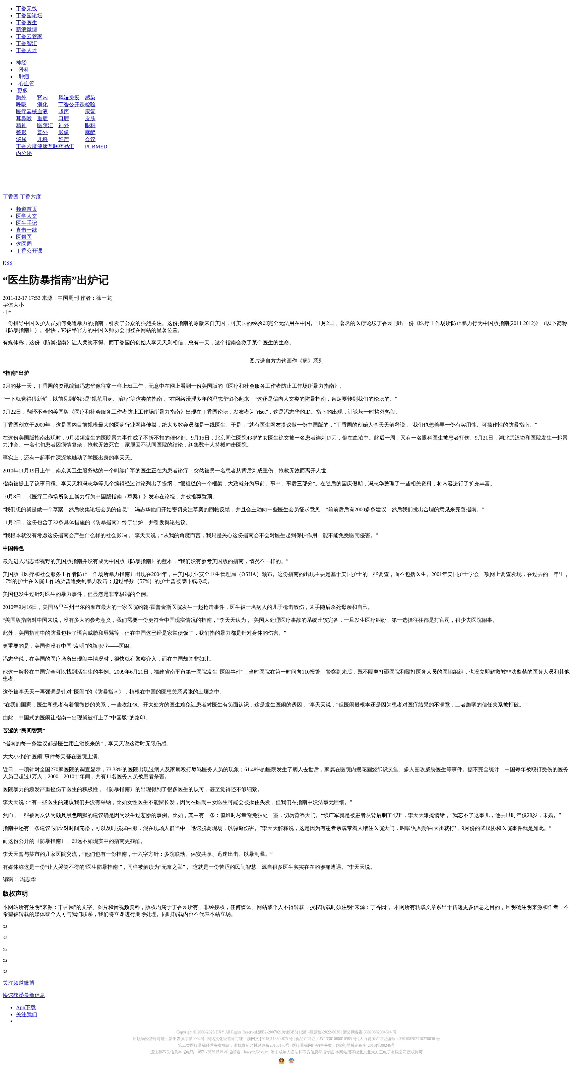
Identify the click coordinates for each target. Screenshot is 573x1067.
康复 (90, 111)
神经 (21, 62)
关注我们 (26, 1014)
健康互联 (47, 146)
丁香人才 (26, 50)
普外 (42, 132)
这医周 (24, 244)
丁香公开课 (71, 104)
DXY (220, 1032)
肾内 (42, 97)
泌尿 (21, 139)
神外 (63, 125)
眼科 (90, 125)
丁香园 (11, 197)
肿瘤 (24, 76)
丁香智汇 (26, 43)
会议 (90, 139)
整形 (21, 132)
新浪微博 (26, 29)
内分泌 (24, 153)
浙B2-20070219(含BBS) (278, 1032)
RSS (7, 263)
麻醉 (90, 132)
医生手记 (26, 223)
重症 (42, 118)
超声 (63, 111)
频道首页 (26, 209)
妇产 (63, 139)
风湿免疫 (69, 97)
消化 (42, 104)
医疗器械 (26, 111)
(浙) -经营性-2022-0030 (320, 1032)
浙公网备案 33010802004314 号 (370, 1032)
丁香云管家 (29, 36)
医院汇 (45, 125)
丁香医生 (26, 22)
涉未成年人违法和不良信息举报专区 (302, 1052)
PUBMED (96, 146)
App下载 (26, 1007)
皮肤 (90, 118)
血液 (42, 111)
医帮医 (24, 237)
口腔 (63, 118)
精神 (21, 125)
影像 (63, 132)
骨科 (24, 69)
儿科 (42, 139)
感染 (90, 97)
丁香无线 (26, 8)
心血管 (26, 83)
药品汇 (66, 146)
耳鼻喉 (24, 118)
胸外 (21, 97)
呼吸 (21, 104)
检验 (90, 104)
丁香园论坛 (29, 15)
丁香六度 (26, 146)
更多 (22, 90)
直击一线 (26, 230)
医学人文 (26, 216)
